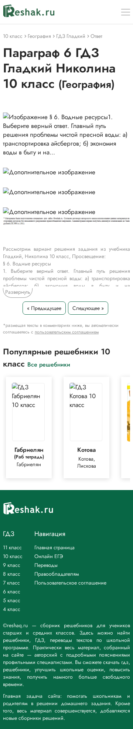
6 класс (11, 591)
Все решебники (48, 364)
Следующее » (88, 308)
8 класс (11, 574)
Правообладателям (56, 574)
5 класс (11, 600)
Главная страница (54, 547)
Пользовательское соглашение (70, 582)
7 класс (11, 582)
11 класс (12, 547)
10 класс (13, 556)
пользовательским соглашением (67, 332)
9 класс (11, 565)
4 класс (11, 609)
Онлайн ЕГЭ (48, 556)
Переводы (46, 565)
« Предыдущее (44, 308)
